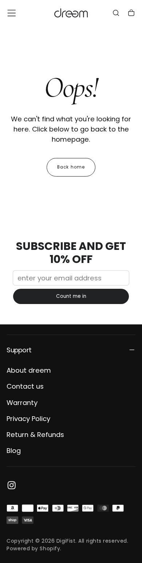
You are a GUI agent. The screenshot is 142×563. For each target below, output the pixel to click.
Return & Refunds (35, 434)
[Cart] (131, 13)
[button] (12, 13)
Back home (71, 167)
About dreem (29, 370)
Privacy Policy (28, 418)
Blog (14, 450)
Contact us (25, 386)
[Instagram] (12, 485)
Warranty (22, 402)
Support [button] (19, 350)
